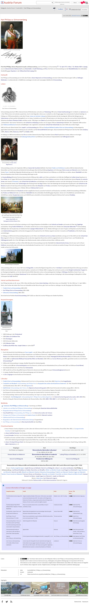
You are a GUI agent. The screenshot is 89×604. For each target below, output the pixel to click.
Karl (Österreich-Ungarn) (50, 478)
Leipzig (85, 66)
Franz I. (7, 172)
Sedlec (28, 132)
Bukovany (16, 132)
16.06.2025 (76, 559)
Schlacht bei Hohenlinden (53, 124)
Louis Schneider (9, 435)
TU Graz (84, 2)
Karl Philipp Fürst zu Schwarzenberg (13, 290)
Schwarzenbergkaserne (58, 370)
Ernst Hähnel (79, 365)
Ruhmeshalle (29, 367)
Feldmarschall (18, 69)
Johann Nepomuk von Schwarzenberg (41, 78)
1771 (65, 66)
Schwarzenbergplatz (21, 365)
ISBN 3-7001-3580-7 (51, 399)
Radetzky (72, 195)
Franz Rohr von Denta (61, 474)
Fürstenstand (18, 334)
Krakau (48, 186)
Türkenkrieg (47, 112)
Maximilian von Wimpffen (38, 470)
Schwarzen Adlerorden (70, 226)
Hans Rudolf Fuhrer (8, 413)
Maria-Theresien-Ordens (15, 120)
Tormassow (15, 181)
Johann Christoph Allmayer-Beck (14, 442)
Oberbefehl (79, 172)
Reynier (78, 179)
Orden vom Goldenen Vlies (13, 336)
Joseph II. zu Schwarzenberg (29, 127)
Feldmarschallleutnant (9, 124)
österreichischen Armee (62, 243)
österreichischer (9, 69)
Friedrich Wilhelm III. (17, 226)
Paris (46, 69)
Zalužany (85, 129)
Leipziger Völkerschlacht (36, 228)
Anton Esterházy (43, 283)
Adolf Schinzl (6, 388)
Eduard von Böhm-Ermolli (75, 474)
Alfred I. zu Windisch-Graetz (53, 470)
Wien (69, 66)
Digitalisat (57, 381)
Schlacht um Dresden (57, 224)
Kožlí (11, 276)
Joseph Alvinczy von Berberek (32, 468)
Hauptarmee (16, 195)
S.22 (70, 399)
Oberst (43, 120)
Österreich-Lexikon (47, 415)
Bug (41, 183)
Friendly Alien (7, 595)
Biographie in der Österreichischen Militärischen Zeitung (18, 419)
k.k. (35, 356)
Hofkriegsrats (66, 137)
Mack (56, 134)
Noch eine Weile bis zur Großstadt (59, 595)
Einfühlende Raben (25, 595)
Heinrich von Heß (16, 472)
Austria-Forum (13, 2)
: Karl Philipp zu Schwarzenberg (16, 406)
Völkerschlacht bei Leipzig (27, 71)
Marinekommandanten (50, 480)
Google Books (67, 381)
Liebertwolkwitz (7, 231)
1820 (80, 66)
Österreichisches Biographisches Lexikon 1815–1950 (68, 397)
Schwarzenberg (57, 80)
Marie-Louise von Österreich (69, 170)
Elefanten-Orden (10, 343)
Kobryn (51, 179)
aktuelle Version (76, 15)
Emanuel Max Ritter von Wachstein (34, 359)
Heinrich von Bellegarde (47, 468)
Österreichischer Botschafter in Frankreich (44, 454)
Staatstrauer (23, 274)
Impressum (85, 601)
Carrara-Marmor (56, 359)
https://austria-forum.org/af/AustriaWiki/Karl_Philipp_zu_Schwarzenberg (46, 574)
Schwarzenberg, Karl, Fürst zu (19, 388)
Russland (20, 190)
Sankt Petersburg (37, 69)
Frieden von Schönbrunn (58, 168)
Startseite (2, 2)
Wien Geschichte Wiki (27, 422)
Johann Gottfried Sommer (12, 433)
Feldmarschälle (37, 480)
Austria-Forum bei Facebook (2, 601)
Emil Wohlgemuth (16, 397)
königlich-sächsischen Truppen (77, 270)
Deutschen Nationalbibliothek (49, 408)
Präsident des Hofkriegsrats (44, 459)
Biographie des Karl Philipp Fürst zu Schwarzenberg (17, 410)
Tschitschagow (23, 183)
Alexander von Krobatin (48, 474)
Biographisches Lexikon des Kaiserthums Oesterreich (52, 383)
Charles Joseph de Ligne (17, 468)
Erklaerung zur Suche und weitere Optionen (62, 3)
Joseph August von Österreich (44, 476)
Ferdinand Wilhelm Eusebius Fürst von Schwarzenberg (58, 127)
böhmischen (15, 359)
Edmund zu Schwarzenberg (10, 292)
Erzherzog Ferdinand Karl (28, 137)
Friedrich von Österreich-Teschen (64, 472)
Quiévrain (83, 112)
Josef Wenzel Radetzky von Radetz (21, 470)
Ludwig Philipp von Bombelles (68, 454)
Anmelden (84, 9)
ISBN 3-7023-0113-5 (10, 444)
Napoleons (50, 170)
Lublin (41, 177)
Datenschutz (77, 601)
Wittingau (65, 272)
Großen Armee (75, 177)
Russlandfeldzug (7, 177)
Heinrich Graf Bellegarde (16, 459)
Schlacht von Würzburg (32, 122)
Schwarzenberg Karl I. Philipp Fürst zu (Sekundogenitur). (37, 397)
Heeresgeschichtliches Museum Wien (61, 356)
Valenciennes (4, 118)
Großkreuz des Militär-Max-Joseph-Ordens (14, 345)
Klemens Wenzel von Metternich (16, 454)
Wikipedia (49, 559)
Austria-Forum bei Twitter (6, 601)
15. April (62, 66)
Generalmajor (60, 122)
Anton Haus (39, 478)
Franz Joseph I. (29, 352)
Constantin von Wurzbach (10, 383)
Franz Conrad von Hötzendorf (14, 474)
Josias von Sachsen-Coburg (37, 116)
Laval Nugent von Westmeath (69, 470)
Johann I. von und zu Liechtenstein (64, 468)
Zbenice (7, 132)
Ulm (24, 134)
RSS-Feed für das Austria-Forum (11, 601)
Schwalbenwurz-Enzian (81, 595)
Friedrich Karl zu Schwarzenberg (12, 288)
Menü (75, 2)
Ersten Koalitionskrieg (64, 112)
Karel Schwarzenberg (21, 295)
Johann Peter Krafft (10, 219)
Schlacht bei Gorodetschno (29, 181)
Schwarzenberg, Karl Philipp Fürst (27, 383)
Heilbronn (3, 245)
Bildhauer (21, 359)
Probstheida (71, 231)
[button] (60, 9)
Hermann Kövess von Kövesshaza (32, 474)
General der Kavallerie (34, 168)
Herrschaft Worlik (42, 129)
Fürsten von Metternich (9, 193)
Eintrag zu (14, 415)
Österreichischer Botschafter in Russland (44, 450)
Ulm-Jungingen (8, 374)
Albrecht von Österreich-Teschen (30, 472)
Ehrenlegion (9, 339)
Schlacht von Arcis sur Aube (47, 236)
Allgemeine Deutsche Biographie (37, 388)
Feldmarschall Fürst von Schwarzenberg (14, 417)
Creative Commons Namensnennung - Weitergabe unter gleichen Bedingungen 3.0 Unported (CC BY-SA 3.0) (55, 561)
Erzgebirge (80, 224)
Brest (5, 179)
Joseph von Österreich (58, 476)
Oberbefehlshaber (73, 69)
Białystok (40, 186)
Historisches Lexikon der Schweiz (43, 413)
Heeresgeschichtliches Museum (10, 221)
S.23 (73, 399)
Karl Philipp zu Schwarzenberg (65, 559)
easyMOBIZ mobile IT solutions (41, 595)
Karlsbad (59, 268)
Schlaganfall (29, 268)
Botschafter (28, 69)
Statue (5, 356)
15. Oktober (76, 66)
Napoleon (13, 71)
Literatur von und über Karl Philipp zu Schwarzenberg (17, 408)
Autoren (82, 559)
